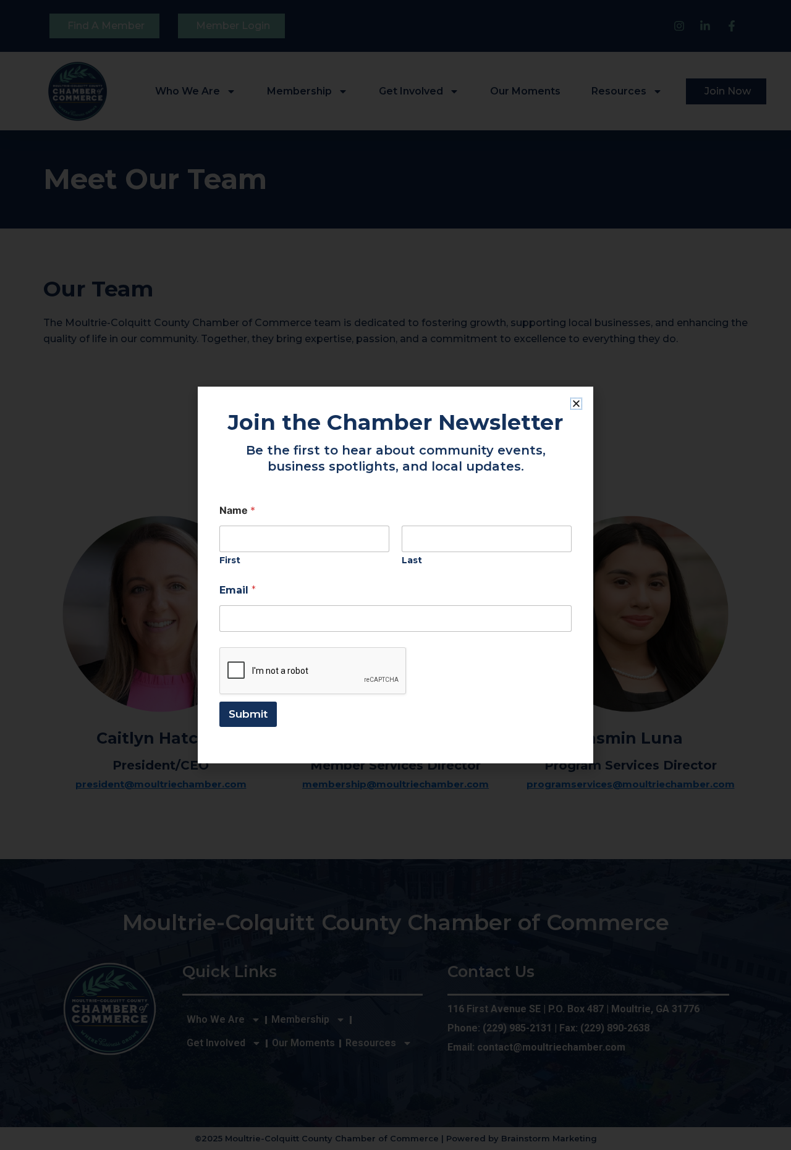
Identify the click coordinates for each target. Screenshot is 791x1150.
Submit (248, 714)
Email (237, 590)
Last (412, 560)
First (229, 560)
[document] (395, 575)
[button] (576, 403)
